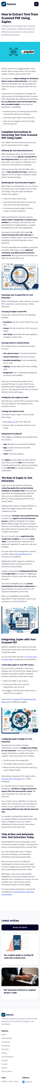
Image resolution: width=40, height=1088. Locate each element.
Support (4, 1060)
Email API (5, 1049)
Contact (4, 1064)
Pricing (4, 1053)
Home (3, 1035)
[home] (8, 4)
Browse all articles (20, 927)
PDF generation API (22, 554)
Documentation (7, 1057)
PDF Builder (6, 1042)
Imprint (4, 1068)
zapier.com (11, 422)
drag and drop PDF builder (11, 779)
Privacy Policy (6, 1071)
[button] (36, 4)
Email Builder (6, 1038)
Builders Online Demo (10, 1081)
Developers (5, 1046)
